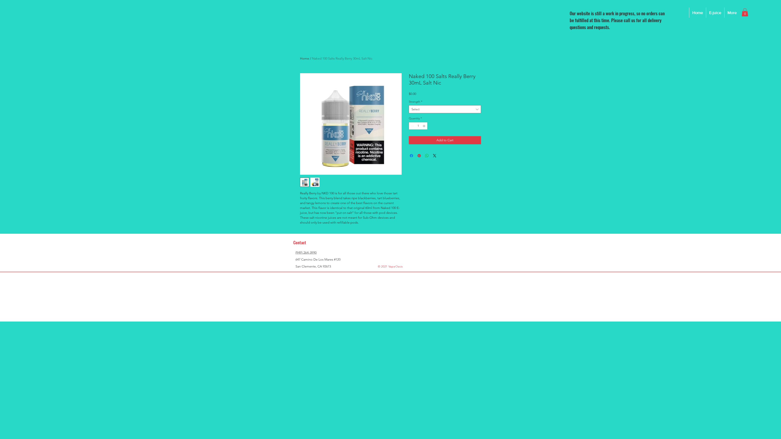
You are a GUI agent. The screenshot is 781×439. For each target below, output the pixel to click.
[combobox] (445, 109)
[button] (745, 12)
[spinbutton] (418, 125)
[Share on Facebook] (411, 155)
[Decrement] (411, 125)
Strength (415, 101)
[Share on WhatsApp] (426, 155)
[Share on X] (434, 155)
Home (304, 58)
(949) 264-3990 (306, 252)
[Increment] (424, 125)
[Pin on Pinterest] (419, 155)
